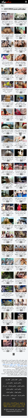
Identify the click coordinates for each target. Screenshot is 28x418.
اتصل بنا (19, 406)
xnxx (13, 398)
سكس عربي (17, 364)
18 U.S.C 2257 (12, 406)
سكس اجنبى (17, 389)
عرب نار (5, 386)
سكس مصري (9, 364)
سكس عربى (9, 383)
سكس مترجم (21, 395)
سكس (20, 379)
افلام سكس (14, 379)
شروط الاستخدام (15, 403)
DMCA (5, 406)
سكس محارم (9, 389)
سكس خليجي (20, 386)
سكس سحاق (6, 395)
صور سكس (12, 365)
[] (2, 5)
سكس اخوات (9, 392)
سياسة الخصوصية (16, 405)
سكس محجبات (12, 386)
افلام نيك (7, 379)
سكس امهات (20, 365)
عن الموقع (22, 403)
